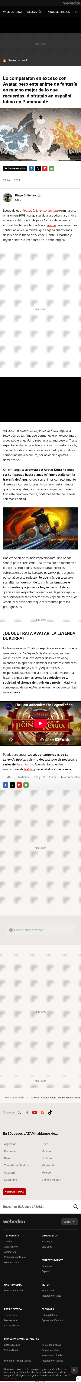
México (46, 1151)
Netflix (25, 60)
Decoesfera (10, 1320)
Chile (45, 1144)
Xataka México (12, 1345)
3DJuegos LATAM (51, 1345)
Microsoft (48, 1165)
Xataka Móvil (11, 1246)
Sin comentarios (17, 168)
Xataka (8, 1241)
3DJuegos (47, 1241)
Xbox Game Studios (16, 1165)
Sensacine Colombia (52, 1355)
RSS (42, 1112)
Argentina (10, 1144)
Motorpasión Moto (51, 1295)
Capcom (9, 1172)
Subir (66, 1221)
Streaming (10, 1179)
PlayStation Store (71, 1097)
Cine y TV (39, 777)
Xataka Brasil (11, 1350)
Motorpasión (48, 1290)
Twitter (38, 168)
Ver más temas (14, 1191)
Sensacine (47, 1266)
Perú (7, 1158)
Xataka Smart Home (15, 1257)
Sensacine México (51, 1350)
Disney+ (12, 60)
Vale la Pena (12, 12)
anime (51, 225)
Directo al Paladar (13, 1290)
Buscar (75, 1206)
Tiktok (50, 1112)
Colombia (10, 1151)
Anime (53, 777)
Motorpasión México (52, 1360)
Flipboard (44, 168)
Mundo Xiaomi (11, 1262)
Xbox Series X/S (59, 12)
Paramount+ (24, 764)
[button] (27, 195)
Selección (34, 12)
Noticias (23, 777)
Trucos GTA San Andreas (43, 1097)
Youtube (35, 1112)
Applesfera (10, 1252)
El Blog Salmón (49, 1315)
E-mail (51, 168)
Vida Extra (47, 1246)
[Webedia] (72, 3)
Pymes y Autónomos (52, 1320)
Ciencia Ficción (51, 1179)
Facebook (31, 168)
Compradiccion (12, 1325)
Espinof (46, 1271)
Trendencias (11, 1315)
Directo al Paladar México (17, 1360)
